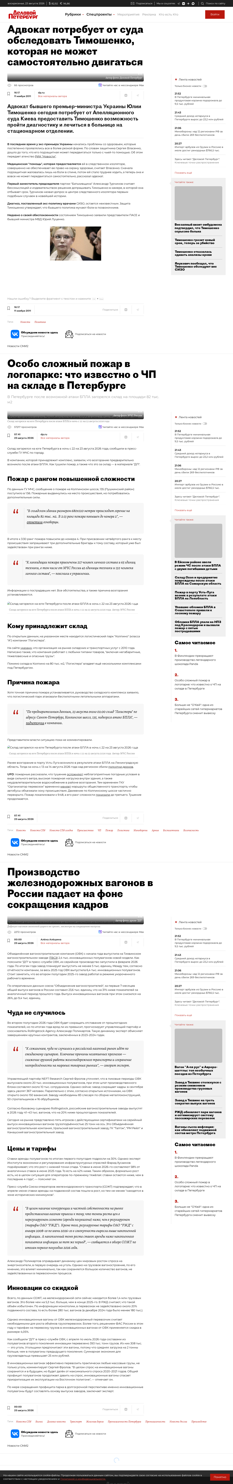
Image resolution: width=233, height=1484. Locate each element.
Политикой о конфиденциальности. (83, 1478)
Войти (214, 14)
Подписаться (144, 3)
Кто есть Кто (168, 14)
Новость (21, 830)
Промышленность (155, 1421)
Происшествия (85, 830)
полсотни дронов (120, 766)
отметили (35, 522)
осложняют (75, 774)
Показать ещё (183, 172)
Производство (199, 1421)
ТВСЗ (53, 957)
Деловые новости (56, 1421)
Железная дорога (95, 1421)
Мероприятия (128, 14)
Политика (40, 322)
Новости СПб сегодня (61, 830)
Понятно (220, 1477)
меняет (65, 786)
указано (26, 648)
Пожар (109, 830)
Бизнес (39, 1421)
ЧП (99, 830)
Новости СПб (37, 830)
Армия (155, 830)
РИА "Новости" (45, 156)
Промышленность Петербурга (124, 1421)
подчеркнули (35, 722)
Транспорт (76, 1421)
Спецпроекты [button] (99, 14)
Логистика (123, 830)
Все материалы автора (52, 96)
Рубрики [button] (73, 14)
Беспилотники (171, 830)
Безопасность (191, 830)
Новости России (178, 1421)
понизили (103, 794)
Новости (25, 322)
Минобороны (141, 830)
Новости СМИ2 (17, 346)
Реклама (149, 14)
